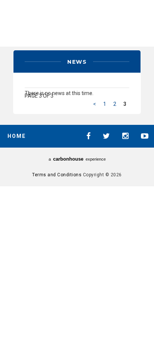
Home (16, 136)
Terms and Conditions (56, 174)
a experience (77, 159)
